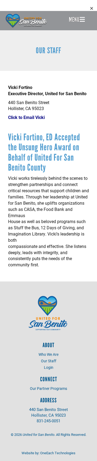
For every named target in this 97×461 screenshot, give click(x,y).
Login (48, 367)
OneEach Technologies (57, 452)
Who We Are (48, 354)
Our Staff (48, 360)
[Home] (26, 20)
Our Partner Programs (48, 388)
